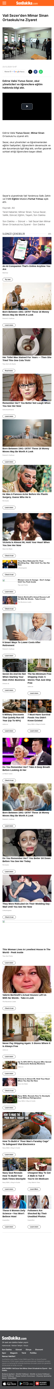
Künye (26, 1345)
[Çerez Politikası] (8, 1376)
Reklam (14, 1345)
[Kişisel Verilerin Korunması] (25, 1376)
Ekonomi (39, 1349)
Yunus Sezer (23, 133)
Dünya (28, 1349)
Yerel (24, 1353)
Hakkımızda (6, 1345)
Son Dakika (7, 1349)
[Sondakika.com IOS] (9, 1383)
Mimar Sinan (37, 133)
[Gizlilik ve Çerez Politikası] (39, 1374)
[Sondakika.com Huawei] (42, 1383)
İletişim (20, 1345)
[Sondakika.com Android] (26, 1383)
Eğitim (15, 199)
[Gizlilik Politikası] (22, 1374)
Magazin (14, 1353)
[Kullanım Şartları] (8, 1374)
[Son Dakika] (27, 3)
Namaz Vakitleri (8, 1356)
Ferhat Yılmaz (35, 199)
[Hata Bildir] (12, 1378)
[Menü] (4, 3)
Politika (33, 1353)
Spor (4, 1353)
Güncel (19, 1349)
